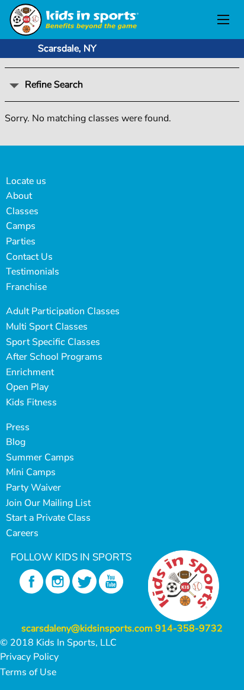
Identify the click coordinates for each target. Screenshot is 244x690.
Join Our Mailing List (48, 503)
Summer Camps (40, 457)
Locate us (26, 181)
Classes (22, 211)
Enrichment (30, 372)
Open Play (27, 387)
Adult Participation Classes (63, 311)
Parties (21, 241)
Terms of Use (28, 672)
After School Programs (54, 356)
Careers (22, 533)
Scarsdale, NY (67, 48)
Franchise (26, 287)
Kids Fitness (31, 402)
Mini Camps (31, 472)
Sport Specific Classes (53, 342)
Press (18, 427)
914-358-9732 (189, 628)
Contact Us (29, 256)
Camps (21, 226)
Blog (15, 442)
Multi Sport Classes (47, 326)
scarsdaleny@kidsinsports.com (87, 628)
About (19, 195)
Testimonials (32, 271)
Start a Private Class (48, 517)
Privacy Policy (29, 656)
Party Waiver (33, 487)
